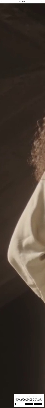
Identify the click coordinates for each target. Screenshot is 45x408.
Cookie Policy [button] (38, 400)
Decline (28, 404)
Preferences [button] (35, 401)
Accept (38, 404)
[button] (40, 1)
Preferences (19, 404)
